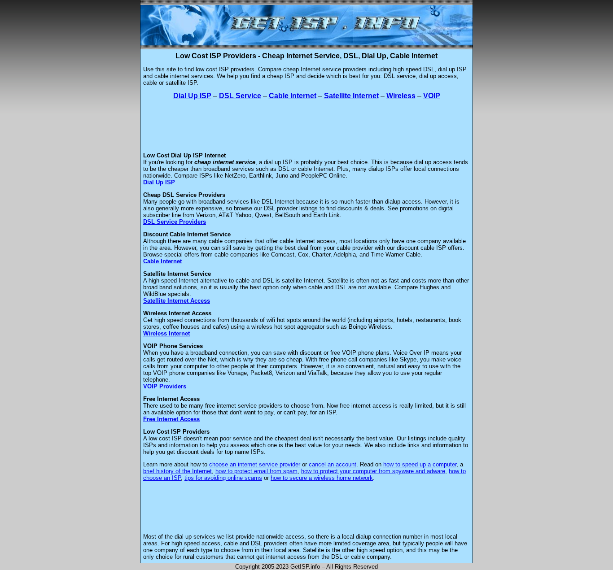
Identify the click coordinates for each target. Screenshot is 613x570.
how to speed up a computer (419, 464)
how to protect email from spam (256, 471)
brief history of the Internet (177, 471)
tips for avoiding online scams (223, 477)
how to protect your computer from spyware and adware (373, 471)
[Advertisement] (306, 126)
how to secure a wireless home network (322, 477)
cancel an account (332, 464)
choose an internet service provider (254, 464)
